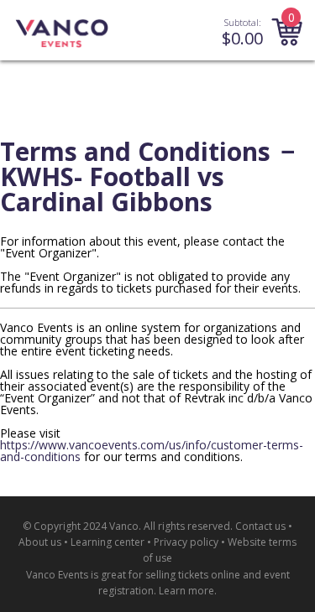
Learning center (107, 542)
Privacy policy (186, 542)
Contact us (260, 526)
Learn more (186, 590)
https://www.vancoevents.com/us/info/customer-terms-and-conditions (151, 450)
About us (39, 542)
